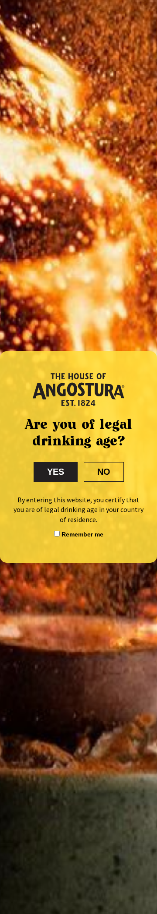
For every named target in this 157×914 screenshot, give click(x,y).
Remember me (81, 534)
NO (103, 471)
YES (55, 471)
